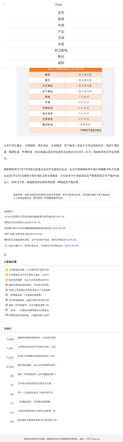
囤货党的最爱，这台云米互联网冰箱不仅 (29, 280)
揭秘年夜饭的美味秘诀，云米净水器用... (38, 337)
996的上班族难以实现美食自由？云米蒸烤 (29, 290)
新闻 (61, 19)
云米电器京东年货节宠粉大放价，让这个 (29, 275)
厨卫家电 (61, 50)
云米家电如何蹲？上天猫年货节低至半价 (29, 270)
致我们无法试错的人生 (15, 222)
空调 (61, 38)
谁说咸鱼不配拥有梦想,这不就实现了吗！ (38, 420)
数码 (61, 56)
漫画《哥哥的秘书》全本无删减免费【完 (29, 305)
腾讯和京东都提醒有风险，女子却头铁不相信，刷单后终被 (33, 240)
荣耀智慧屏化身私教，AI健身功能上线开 (29, 315)
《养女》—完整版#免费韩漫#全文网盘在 (29, 310)
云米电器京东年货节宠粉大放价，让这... (38, 347)
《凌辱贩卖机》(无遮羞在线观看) (25, 295)
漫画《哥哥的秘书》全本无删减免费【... (38, 374)
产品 (61, 31)
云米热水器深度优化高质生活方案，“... (37, 383)
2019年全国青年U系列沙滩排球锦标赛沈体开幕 (27, 216)
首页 (61, 12)
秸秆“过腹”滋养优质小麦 (16, 234)
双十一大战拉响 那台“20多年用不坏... (36, 392)
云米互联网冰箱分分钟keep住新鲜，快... (37, 411)
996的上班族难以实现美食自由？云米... (37, 356)
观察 (61, 63)
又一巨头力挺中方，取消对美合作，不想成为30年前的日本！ (34, 246)
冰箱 (61, 44)
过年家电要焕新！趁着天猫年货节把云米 (29, 300)
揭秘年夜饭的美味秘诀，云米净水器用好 (29, 285)
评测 (61, 25)
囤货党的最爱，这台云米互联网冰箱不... (38, 365)
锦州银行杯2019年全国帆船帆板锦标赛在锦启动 (28, 228)
